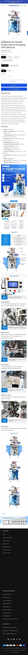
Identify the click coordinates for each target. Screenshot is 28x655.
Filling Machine (6, 565)
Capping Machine (7, 569)
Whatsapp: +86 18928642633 (10, 630)
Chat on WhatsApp (14, 89)
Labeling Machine (7, 572)
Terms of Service (7, 549)
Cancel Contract (7, 552)
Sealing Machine (7, 575)
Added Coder (14, 65)
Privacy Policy (6, 540)
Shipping (2, 52)
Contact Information (7, 537)
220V (9, 70)
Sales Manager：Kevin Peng (9, 627)
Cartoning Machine (7, 578)
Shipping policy (22, 650)
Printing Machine (7, 584)
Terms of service (14, 650)
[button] (2, 5)
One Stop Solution (7, 562)
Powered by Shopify (15, 648)
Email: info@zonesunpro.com (10, 633)
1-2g (3, 57)
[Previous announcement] (2, 1)
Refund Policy (6, 543)
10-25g (16, 57)
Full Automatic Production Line (10, 587)
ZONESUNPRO (8, 648)
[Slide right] (16, 37)
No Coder (4, 65)
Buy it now (14, 85)
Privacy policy (7, 650)
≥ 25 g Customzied (7, 60)
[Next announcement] (25, 1)
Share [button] (3, 513)
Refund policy (23, 648)
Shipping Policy (6, 546)
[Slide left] (11, 37)
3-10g (9, 57)
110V (3, 70)
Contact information (15, 652)
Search (4, 534)
